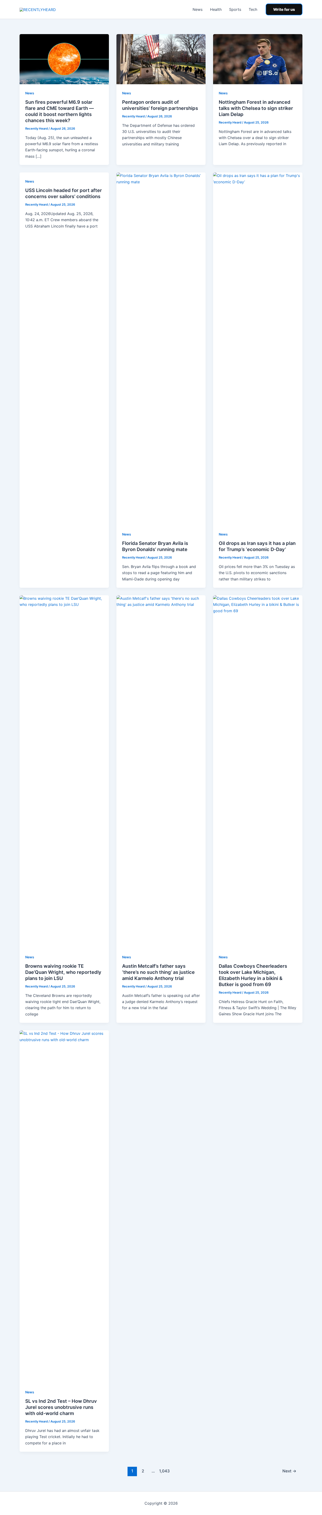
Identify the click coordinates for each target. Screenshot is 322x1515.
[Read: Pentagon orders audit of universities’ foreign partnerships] (161, 58)
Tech (253, 9)
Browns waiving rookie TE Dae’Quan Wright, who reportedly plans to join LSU (63, 972)
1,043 (164, 1470)
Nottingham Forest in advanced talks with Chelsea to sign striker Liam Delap (256, 108)
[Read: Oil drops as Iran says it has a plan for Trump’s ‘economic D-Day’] (257, 348)
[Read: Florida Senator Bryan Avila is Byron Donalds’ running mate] (161, 348)
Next (289, 1470)
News (197, 9)
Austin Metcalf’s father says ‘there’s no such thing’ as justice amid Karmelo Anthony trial (158, 972)
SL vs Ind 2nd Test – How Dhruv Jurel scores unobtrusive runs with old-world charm (61, 1407)
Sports (235, 9)
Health (216, 9)
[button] (284, 9)
